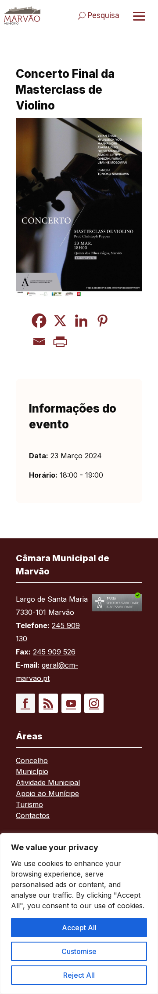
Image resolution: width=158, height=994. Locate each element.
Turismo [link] (29, 805)
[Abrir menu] (139, 16)
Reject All (79, 975)
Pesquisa (103, 15)
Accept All (79, 927)
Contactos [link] (33, 816)
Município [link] (32, 772)
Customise (79, 951)
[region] (79, 913)
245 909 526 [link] (54, 651)
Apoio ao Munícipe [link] (47, 794)
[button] (25, 703)
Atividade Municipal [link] (48, 783)
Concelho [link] (32, 761)
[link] (22, 15)
